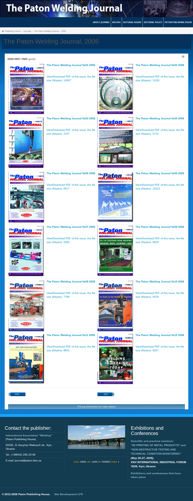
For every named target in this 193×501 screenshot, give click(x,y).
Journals (27, 31)
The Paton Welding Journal (46, 31)
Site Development (68, 494)
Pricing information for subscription (97, 406)
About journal (101, 22)
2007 (106, 394)
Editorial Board (132, 22)
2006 (63, 31)
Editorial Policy (153, 22)
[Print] (183, 56)
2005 (17, 394)
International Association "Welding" (29, 435)
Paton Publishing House (178, 22)
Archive (116, 22)
